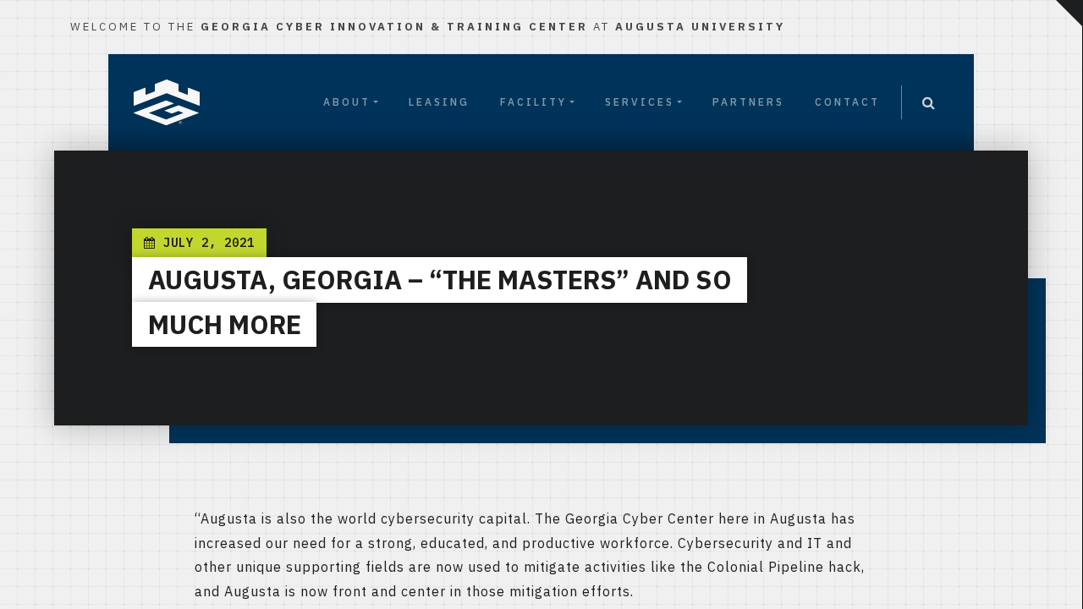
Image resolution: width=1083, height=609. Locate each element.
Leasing (439, 102)
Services (639, 102)
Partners (748, 102)
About (347, 102)
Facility (533, 102)
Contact (847, 102)
